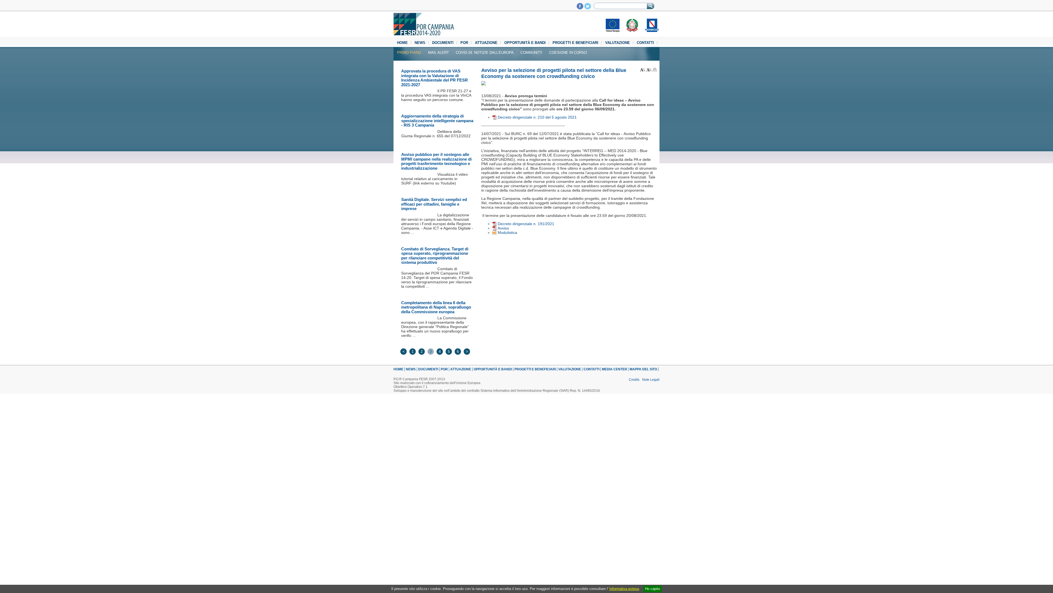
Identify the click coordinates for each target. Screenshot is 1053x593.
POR (464, 43)
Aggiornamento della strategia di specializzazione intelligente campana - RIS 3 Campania (437, 120)
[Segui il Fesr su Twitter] (587, 7)
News (420, 43)
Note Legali (650, 380)
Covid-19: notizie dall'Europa (485, 53)
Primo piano (409, 53)
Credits (634, 380)
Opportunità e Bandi (525, 43)
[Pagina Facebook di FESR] (580, 7)
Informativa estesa (624, 589)
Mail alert (438, 53)
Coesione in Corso (568, 53)
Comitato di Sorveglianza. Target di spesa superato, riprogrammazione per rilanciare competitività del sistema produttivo (434, 256)
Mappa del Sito (643, 369)
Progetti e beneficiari (575, 43)
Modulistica (507, 232)
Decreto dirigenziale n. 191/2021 (526, 224)
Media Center (614, 369)
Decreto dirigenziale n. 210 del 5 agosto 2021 (537, 117)
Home (402, 43)
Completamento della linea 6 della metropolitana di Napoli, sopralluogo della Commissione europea (436, 307)
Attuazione (486, 43)
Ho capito (652, 589)
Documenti (443, 43)
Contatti (645, 43)
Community (531, 53)
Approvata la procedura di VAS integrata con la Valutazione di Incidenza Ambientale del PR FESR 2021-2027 (434, 78)
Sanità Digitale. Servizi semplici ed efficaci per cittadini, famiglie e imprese (434, 204)
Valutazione (617, 43)
